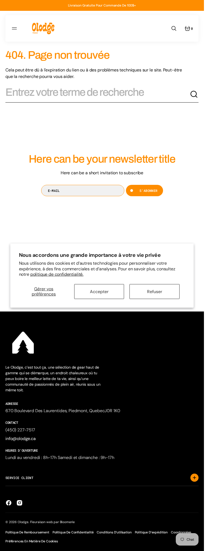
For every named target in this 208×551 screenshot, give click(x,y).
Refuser (154, 291)
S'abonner (148, 190)
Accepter (99, 291)
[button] (15, 28)
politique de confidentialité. (56, 274)
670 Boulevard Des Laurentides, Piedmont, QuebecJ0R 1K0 (62, 411)
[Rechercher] (194, 94)
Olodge (23, 522)
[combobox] (97, 94)
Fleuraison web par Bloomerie (52, 522)
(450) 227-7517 (20, 430)
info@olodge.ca (20, 438)
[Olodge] (43, 28)
